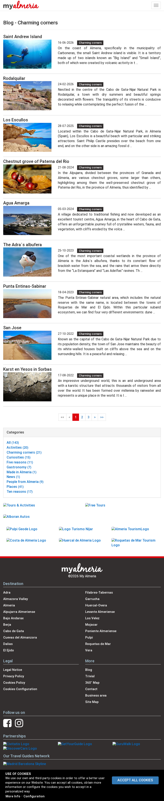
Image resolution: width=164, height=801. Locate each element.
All (13, 443)
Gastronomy (19, 467)
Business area (96, 695)
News (13, 477)
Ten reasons (20, 492)
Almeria (9, 605)
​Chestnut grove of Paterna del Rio (36, 161)
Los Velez (92, 618)
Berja (7, 625)
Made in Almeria (22, 472)
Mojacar (91, 625)
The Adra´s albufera (22, 244)
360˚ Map (92, 683)
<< (62, 417)
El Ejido (8, 650)
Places (15, 487)
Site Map (92, 702)
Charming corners (90, 42)
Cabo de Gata (13, 631)
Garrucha (92, 599)
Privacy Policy (13, 676)
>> (102, 417)
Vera (88, 650)
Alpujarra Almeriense (19, 612)
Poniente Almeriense (100, 631)
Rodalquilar (14, 78)
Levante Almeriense (100, 612)
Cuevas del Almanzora (20, 637)
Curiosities (19, 457)
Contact (91, 689)
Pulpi (89, 637)
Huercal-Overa (96, 605)
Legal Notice (12, 670)
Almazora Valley (15, 599)
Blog (88, 670)
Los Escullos (15, 119)
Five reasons (20, 462)
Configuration (34, 796)
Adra (6, 592)
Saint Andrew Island (22, 36)
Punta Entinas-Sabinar (24, 286)
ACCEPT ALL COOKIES (135, 780)
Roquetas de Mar (98, 644)
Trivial (90, 676)
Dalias (8, 644)
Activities (17, 447)
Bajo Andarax (13, 618)
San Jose (12, 327)
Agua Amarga (16, 202)
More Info (13, 796)
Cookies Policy (14, 683)
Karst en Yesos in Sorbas (27, 369)
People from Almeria (25, 482)
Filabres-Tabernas (99, 592)
